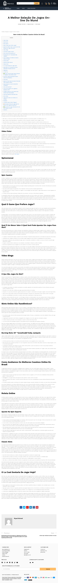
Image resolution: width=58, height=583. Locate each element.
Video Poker (6, 40)
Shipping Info (26, 549)
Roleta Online (6, 60)
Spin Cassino (6, 43)
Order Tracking (31, 8)
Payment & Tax (44, 550)
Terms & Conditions (13, 578)
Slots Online (6, 96)
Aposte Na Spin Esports (8, 62)
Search (36, 3)
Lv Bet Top (6, 71)
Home (18, 8)
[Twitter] (7, 562)
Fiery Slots (6, 79)
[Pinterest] (12, 562)
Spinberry (5, 109)
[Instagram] (4, 562)
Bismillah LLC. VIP (27, 555)
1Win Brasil (37, 24)
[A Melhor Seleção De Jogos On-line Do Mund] (21, 507)
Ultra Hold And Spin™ (8, 86)
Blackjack (5, 100)
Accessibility (7, 579)
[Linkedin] (9, 562)
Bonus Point (43, 552)
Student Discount (5, 556)
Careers (3, 555)
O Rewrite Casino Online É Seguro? (10, 102)
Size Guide (26, 553)
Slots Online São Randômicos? (9, 53)
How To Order (26, 552)
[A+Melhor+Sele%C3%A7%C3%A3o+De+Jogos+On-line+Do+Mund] (24, 507)
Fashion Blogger (5, 552)
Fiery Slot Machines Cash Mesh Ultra (10, 94)
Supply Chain (4, 553)
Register (54, 3)
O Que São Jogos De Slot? (9, 51)
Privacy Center (4, 577)
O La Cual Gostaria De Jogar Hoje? (10, 65)
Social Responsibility (6, 550)
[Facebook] (2, 562)
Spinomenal (6, 41)
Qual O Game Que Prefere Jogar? (10, 45)
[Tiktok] (14, 562)
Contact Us (43, 549)
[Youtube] (17, 562)
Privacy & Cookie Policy (12, 577)
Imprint (11, 579)
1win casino (17, 154)
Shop (23, 8)
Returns (25, 550)
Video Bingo (6, 49)
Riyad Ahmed (30, 24)
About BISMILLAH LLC (6, 549)
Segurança (5, 70)
